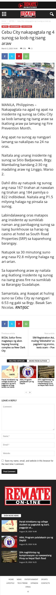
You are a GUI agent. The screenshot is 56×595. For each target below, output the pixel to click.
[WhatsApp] (26, 56)
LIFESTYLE (10, 583)
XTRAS (28, 587)
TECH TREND (22, 583)
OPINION (34, 583)
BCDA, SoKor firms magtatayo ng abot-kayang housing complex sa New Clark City (13, 344)
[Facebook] (5, 56)
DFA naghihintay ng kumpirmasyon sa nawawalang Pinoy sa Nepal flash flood (46, 382)
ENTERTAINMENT (31, 579)
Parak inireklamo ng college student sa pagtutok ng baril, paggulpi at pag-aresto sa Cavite (10, 383)
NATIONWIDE (14, 27)
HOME (11, 579)
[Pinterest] (19, 56)
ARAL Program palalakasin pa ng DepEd (27, 381)
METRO (11, 21)
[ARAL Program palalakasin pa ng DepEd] (28, 372)
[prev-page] (26, 392)
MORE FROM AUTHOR (38, 361)
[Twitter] (12, 56)
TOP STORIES (26, 27)
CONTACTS (45, 583)
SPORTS (44, 579)
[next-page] (29, 392)
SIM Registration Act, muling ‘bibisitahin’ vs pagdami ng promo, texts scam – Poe (42, 342)
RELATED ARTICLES (16, 361)
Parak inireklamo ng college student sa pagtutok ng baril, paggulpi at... (34, 524)
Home (4, 21)
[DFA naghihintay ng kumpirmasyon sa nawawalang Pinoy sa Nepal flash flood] (46, 372)
